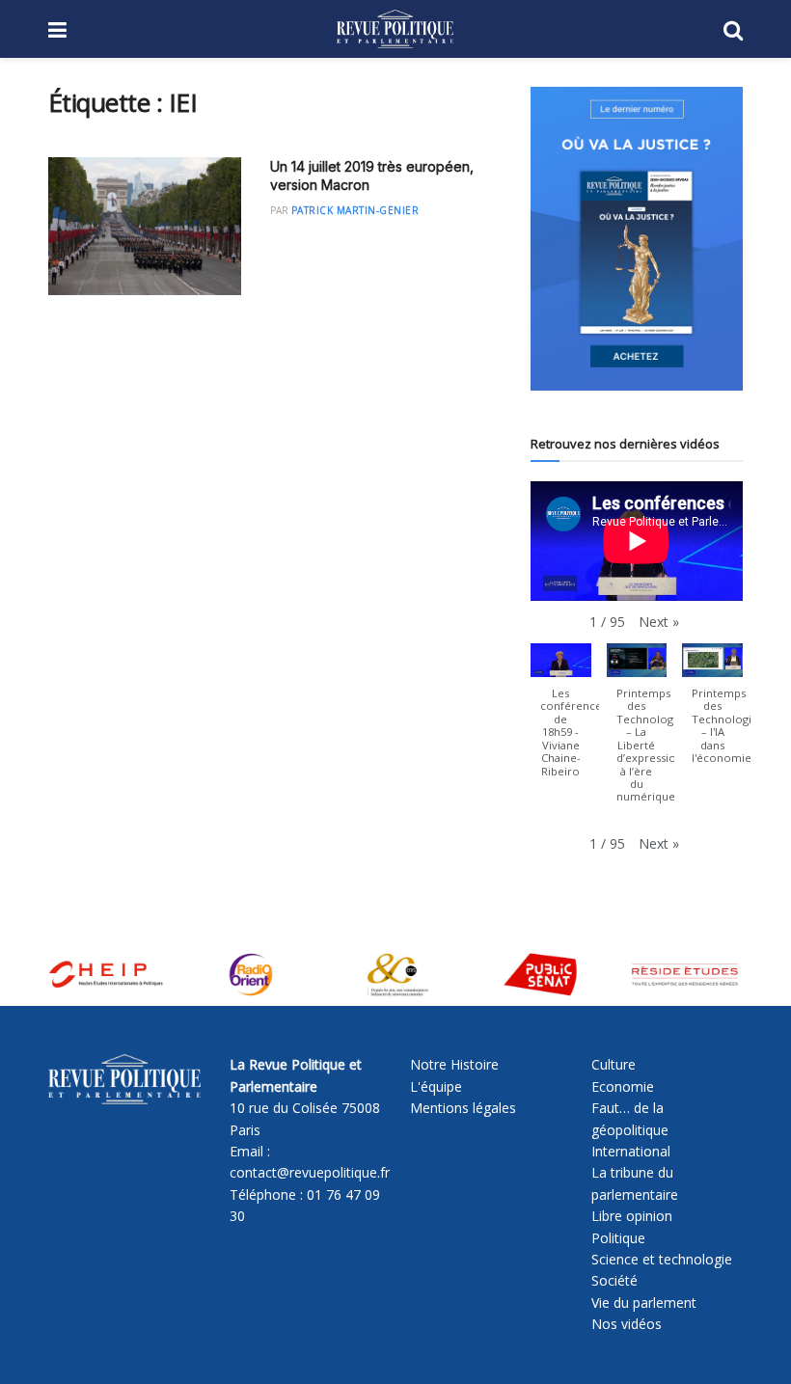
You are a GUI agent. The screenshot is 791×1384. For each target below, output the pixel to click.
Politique (618, 1238)
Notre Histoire (454, 1064)
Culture (613, 1064)
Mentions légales (463, 1108)
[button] (659, 622)
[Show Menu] (57, 29)
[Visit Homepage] (395, 29)
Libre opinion (631, 1216)
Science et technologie (661, 1259)
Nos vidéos (626, 1324)
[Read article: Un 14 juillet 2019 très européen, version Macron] (144, 226)
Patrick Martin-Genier (355, 210)
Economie (622, 1086)
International (630, 1151)
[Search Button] (733, 29)
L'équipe (436, 1086)
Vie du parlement (643, 1302)
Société (614, 1280)
